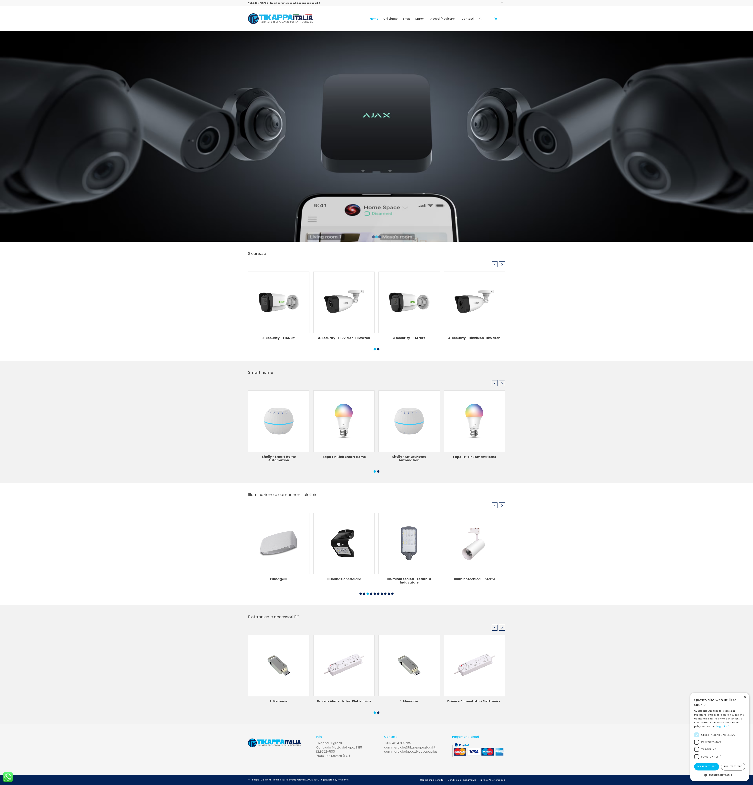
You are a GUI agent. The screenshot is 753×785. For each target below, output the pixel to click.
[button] (494, 264)
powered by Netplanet (336, 779)
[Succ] (749, 136)
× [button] (744, 697)
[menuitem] (374, 18)
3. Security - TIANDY (278, 338)
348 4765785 (260, 3)
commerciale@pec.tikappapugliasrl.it (413, 751)
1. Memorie (278, 701)
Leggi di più (722, 726)
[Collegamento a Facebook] (502, 3)
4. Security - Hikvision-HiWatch (344, 338)
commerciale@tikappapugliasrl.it (299, 3)
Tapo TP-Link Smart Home (344, 457)
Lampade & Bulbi (474, 579)
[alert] (719, 737)
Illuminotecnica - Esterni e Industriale (344, 580)
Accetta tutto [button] (707, 766)
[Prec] (3, 136)
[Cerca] (480, 18)
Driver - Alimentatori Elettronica (344, 701)
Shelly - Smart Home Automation (279, 458)
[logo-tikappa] (280, 18)
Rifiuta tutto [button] (733, 766)
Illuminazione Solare (279, 579)
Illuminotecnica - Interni (409, 579)
